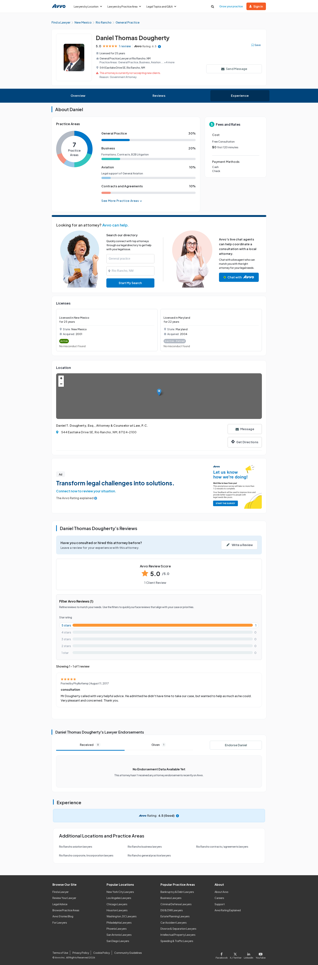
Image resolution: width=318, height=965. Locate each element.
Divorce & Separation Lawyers (178, 928)
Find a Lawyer (60, 891)
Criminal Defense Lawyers (176, 904)
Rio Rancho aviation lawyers (75, 846)
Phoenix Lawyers (117, 928)
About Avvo (221, 891)
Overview (78, 96)
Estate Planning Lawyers (175, 916)
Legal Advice (59, 904)
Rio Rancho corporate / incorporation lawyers (86, 855)
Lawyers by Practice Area (122, 6)
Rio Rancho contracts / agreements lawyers (222, 846)
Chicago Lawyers (117, 904)
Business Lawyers (170, 898)
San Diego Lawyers (118, 941)
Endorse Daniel (236, 745)
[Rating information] (159, 46)
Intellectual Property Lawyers (177, 934)
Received (89, 745)
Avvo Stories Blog (62, 916)
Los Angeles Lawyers (119, 898)
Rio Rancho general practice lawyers (149, 855)
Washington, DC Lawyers (122, 916)
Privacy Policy (81, 952)
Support (220, 904)
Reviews (159, 96)
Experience (240, 96)
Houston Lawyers (117, 910)
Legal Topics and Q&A (159, 6)
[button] (159, 392)
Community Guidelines (128, 952)
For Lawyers (59, 922)
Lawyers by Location (86, 6)
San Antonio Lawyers (119, 934)
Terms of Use (60, 952)
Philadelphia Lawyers (119, 922)
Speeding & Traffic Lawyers (176, 941)
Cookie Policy (101, 952)
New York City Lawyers (120, 891)
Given (157, 745)
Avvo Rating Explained (228, 910)
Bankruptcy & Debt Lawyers (177, 891)
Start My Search (130, 283)
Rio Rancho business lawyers (145, 846)
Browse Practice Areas (65, 910)
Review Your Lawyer (64, 898)
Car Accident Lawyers (173, 922)
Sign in (258, 6)
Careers (219, 898)
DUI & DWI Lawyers (171, 910)
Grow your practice (231, 6)
